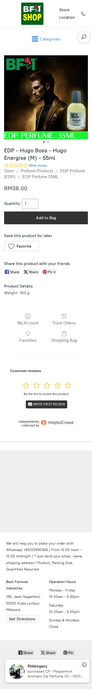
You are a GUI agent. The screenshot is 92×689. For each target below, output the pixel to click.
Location (67, 17)
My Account (27, 323)
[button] (21, 246)
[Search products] (84, 37)
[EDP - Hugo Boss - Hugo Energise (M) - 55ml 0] (46, 97)
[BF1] (32, 14)
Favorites (27, 340)
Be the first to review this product (46, 394)
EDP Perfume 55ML (40, 177)
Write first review (48, 404)
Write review (38, 165)
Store (64, 9)
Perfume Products (37, 171)
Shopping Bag (64, 340)
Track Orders (64, 323)
